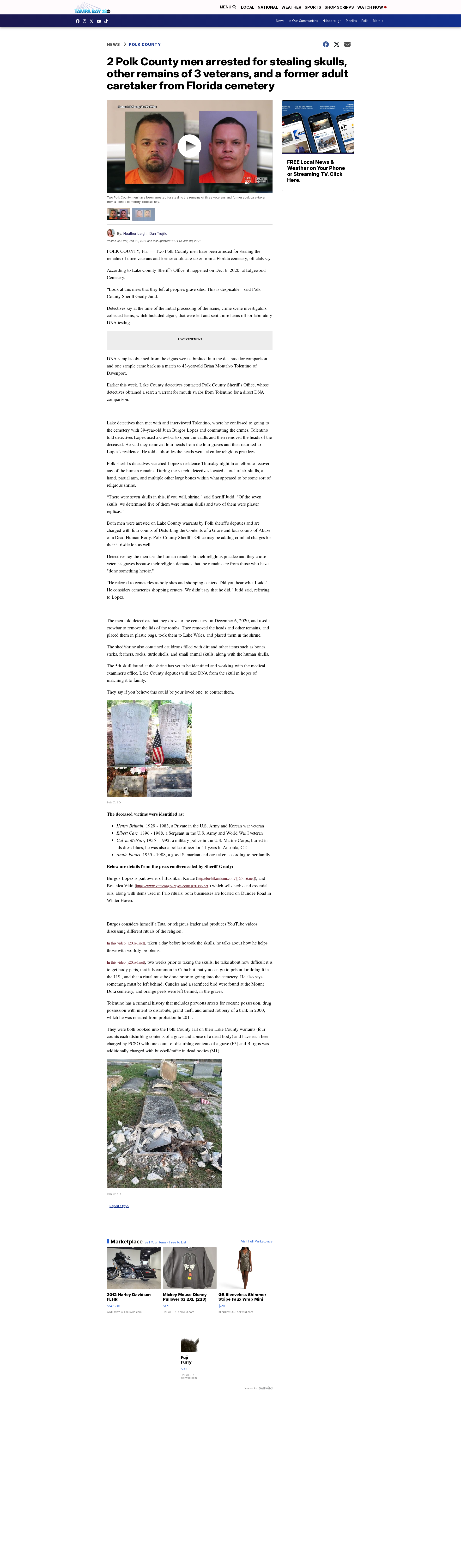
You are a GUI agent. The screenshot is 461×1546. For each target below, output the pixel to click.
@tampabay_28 (107, 21)
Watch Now (370, 7)
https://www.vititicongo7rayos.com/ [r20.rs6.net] (172, 885)
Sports (313, 7)
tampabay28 (93, 21)
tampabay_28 (86, 21)
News (280, 20)
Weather (291, 7)
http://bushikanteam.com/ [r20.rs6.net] (226, 878)
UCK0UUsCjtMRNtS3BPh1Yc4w (100, 21)
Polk (364, 20)
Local (247, 7)
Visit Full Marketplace (257, 1241)
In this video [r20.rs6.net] (126, 942)
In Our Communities (303, 20)
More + (378, 20)
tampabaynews (79, 21)
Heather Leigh (134, 233)
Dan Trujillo (158, 233)
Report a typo (119, 1206)
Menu (226, 7)
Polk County (145, 44)
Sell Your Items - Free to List (165, 1242)
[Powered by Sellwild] (266, 1388)
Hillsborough (331, 20)
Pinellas (351, 20)
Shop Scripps (339, 7)
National (268, 7)
